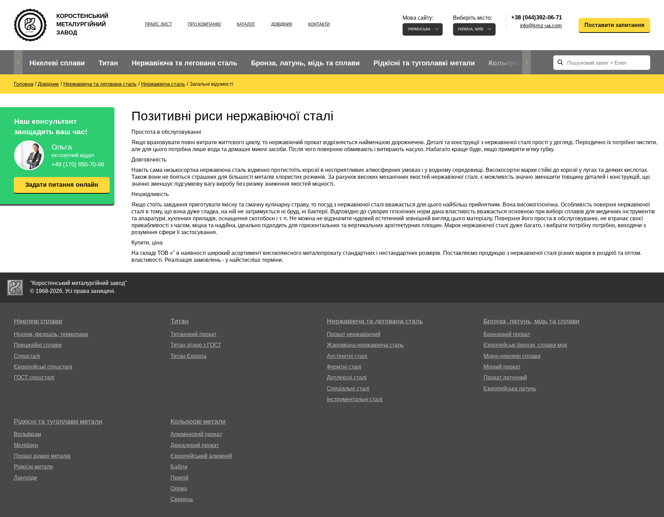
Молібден (26, 445)
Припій (179, 478)
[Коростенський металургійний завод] (15, 287)
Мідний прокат (501, 367)
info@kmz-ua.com (541, 25)
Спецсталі (27, 356)
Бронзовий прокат (506, 334)
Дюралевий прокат (194, 445)
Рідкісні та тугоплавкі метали (424, 63)
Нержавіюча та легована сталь (184, 63)
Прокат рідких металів (42, 456)
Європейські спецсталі (43, 367)
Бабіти (178, 467)
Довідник (281, 24)
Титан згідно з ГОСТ (195, 345)
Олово (178, 488)
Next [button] (526, 62)
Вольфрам (27, 434)
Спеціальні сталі (348, 388)
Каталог (246, 24)
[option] (57, 63)
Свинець (181, 499)
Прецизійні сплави (38, 345)
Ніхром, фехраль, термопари (51, 334)
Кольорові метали (520, 63)
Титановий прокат (193, 334)
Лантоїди (25, 478)
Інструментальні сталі (354, 399)
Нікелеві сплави (57, 63)
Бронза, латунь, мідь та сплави (305, 63)
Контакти (319, 24)
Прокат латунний (505, 377)
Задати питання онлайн (61, 184)
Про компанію (204, 24)
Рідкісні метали (33, 467)
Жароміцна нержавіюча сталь (365, 345)
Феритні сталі (344, 367)
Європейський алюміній (201, 456)
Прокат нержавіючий (353, 334)
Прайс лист (158, 24)
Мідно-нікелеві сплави (512, 356)
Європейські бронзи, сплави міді (525, 345)
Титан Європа (188, 356)
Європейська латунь (509, 388)
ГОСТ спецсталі (34, 377)
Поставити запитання (614, 25)
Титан (108, 63)
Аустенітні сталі (347, 356)
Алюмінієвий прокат (196, 434)
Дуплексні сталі (347, 377)
